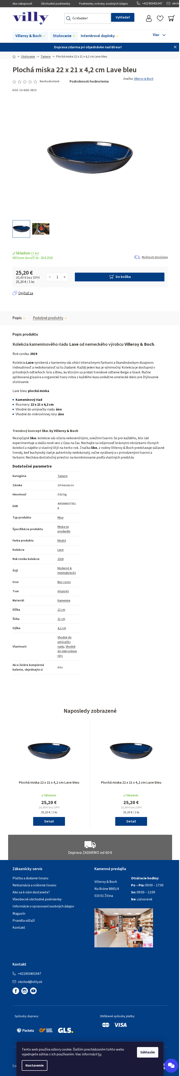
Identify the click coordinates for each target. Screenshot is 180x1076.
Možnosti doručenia (155, 257)
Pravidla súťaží (24, 920)
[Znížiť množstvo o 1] (50, 277)
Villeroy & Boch (143, 79)
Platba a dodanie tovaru (30, 878)
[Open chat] (171, 1066)
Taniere (63, 476)
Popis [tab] (17, 318)
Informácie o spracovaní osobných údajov (43, 906)
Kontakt (19, 927)
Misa (60, 517)
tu (99, 1054)
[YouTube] (33, 991)
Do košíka (123, 276)
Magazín (19, 913)
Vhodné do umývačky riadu (65, 642)
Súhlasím (147, 1052)
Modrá (62, 540)
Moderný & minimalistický (67, 570)
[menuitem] (30, 36)
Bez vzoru (64, 582)
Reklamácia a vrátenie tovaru (34, 885)
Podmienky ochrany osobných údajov (103, 4)
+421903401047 (152, 3)
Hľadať (122, 17)
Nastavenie (34, 1065)
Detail (49, 821)
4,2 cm (62, 628)
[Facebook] (16, 991)
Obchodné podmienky (55, 4)
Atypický (63, 591)
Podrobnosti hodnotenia (89, 81)
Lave (61, 550)
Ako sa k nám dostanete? (31, 892)
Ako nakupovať (22, 4)
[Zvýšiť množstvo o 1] (64, 277)
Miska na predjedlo (64, 529)
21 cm (61, 619)
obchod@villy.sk (30, 981)
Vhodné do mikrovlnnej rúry (67, 651)
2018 (61, 559)
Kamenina (64, 600)
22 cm (61, 610)
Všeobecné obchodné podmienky (37, 899)
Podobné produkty (48, 318)
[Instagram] (24, 991)
